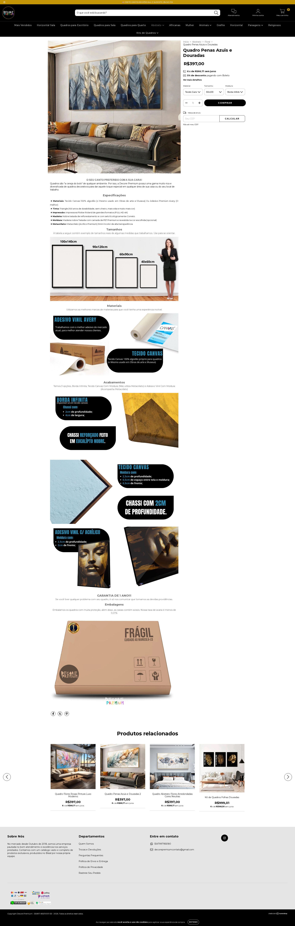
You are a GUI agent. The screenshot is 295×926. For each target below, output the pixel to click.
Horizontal (236, 25)
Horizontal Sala (46, 25)
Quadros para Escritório (74, 25)
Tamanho (208, 86)
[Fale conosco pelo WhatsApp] (290, 919)
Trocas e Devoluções (90, 849)
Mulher (190, 25)
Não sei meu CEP (190, 124)
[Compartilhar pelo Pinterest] (66, 715)
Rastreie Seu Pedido (90, 873)
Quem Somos (86, 843)
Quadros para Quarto (133, 25)
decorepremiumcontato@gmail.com (174, 849)
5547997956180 (162, 843)
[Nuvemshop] (278, 914)
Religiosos (274, 25)
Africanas (174, 25)
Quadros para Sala (105, 25)
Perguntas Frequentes (91, 855)
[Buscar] (216, 12)
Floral (207, 41)
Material (186, 86)
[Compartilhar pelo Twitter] (60, 715)
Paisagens (254, 25)
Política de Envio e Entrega (93, 861)
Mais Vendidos (23, 25)
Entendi (193, 922)
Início (186, 41)
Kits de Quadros (146, 33)
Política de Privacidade (91, 867)
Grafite (221, 25)
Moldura (229, 86)
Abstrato (156, 25)
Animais (204, 25)
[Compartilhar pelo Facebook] (53, 715)
